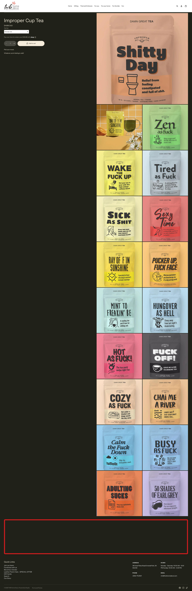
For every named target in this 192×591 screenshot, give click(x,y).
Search (6, 576)
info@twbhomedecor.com (169, 576)
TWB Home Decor (13, 588)
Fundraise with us (10, 567)
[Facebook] (180, 588)
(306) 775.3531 (137, 576)
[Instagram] (183, 588)
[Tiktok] (187, 588)
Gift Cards (8, 574)
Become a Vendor (10, 570)
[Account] (181, 6)
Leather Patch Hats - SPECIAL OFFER (18, 572)
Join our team (9, 565)
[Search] (177, 6)
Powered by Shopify (24, 588)
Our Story (7, 578)
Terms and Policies (37, 588)
